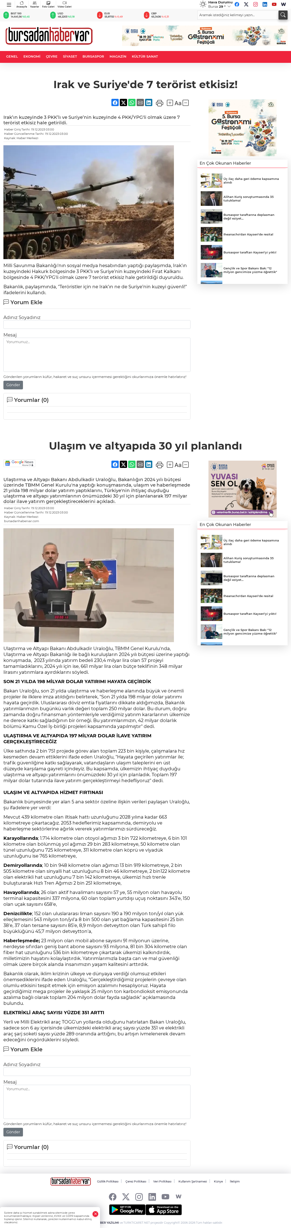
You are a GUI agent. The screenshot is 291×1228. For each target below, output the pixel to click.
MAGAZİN (118, 56)
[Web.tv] (283, 4)
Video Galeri (65, 6)
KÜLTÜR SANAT (145, 56)
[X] (246, 4)
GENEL (12, 56)
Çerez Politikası (135, 1181)
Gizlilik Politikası (107, 1181)
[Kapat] (95, 1214)
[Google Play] (127, 1209)
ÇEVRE (52, 56)
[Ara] (283, 15)
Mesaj (10, 335)
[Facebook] (236, 4)
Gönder (13, 385)
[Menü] (9, 4)
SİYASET (70, 56)
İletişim (235, 1181)
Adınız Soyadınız (21, 317)
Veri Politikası (162, 1181)
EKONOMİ (31, 56)
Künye (218, 1181)
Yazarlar (34, 6)
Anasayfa (21, 6)
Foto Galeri (48, 6)
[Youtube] (274, 4)
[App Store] (164, 1209)
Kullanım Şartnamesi (192, 1181)
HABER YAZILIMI (107, 1222)
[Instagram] (255, 4)
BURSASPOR (93, 56)
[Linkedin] (264, 4)
